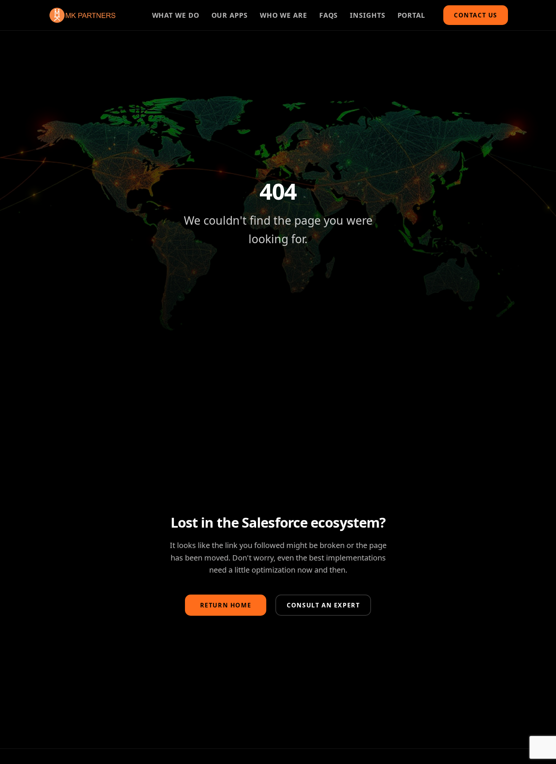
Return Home (226, 605)
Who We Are (283, 15)
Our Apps (229, 15)
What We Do (175, 15)
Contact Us (475, 15)
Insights (367, 15)
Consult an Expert (323, 605)
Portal (411, 15)
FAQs (328, 15)
